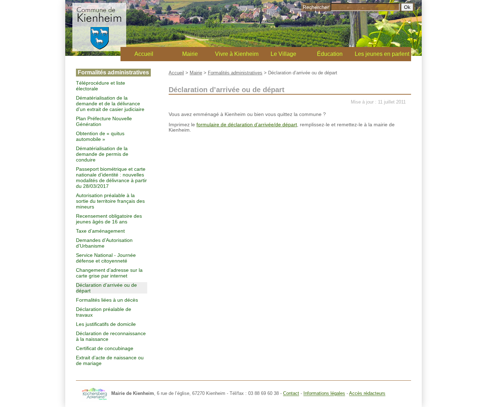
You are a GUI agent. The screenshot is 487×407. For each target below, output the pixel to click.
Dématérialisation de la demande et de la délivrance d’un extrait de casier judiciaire (110, 103)
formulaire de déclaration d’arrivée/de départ (246, 124)
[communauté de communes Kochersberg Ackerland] (95, 393)
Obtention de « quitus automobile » (100, 136)
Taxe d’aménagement (100, 231)
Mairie (190, 54)
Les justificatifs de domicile (106, 324)
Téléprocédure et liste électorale (100, 85)
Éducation (330, 54)
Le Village (283, 54)
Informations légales (324, 393)
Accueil (143, 54)
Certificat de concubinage (104, 348)
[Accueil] (99, 49)
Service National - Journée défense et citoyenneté (106, 258)
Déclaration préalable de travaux (103, 312)
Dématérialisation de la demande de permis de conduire (102, 154)
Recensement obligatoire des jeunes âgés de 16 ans (109, 218)
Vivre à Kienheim (236, 54)
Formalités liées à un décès (107, 300)
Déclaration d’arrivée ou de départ (106, 288)
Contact (291, 393)
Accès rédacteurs (367, 393)
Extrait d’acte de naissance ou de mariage (110, 360)
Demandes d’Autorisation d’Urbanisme (104, 243)
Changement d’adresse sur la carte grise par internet (109, 273)
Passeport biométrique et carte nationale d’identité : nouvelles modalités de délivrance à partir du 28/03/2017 (111, 177)
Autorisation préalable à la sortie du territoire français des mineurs (110, 201)
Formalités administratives (235, 72)
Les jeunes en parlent (382, 54)
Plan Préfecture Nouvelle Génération (104, 121)
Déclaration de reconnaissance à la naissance (111, 336)
